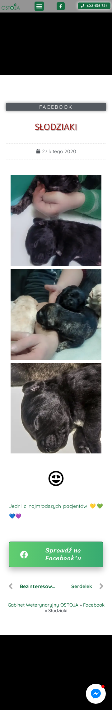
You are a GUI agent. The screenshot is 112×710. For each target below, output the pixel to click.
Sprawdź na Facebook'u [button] (63, 554)
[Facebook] (61, 6)
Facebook (56, 107)
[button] (39, 6)
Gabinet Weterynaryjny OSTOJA (43, 605)
